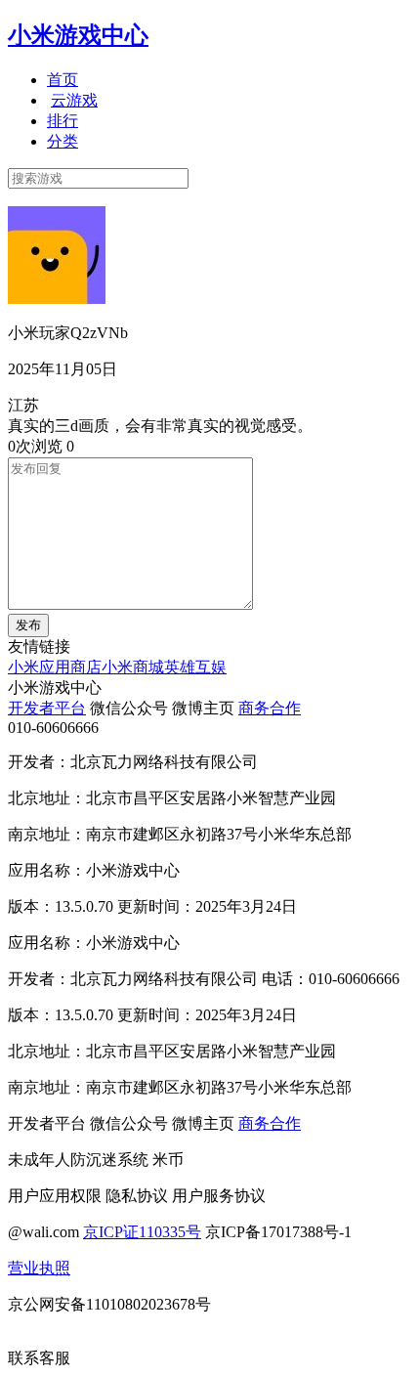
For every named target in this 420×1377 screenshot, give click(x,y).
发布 (28, 625)
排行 (62, 120)
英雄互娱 (195, 667)
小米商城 (133, 667)
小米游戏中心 (78, 35)
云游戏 (74, 100)
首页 (62, 79)
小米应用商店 (55, 667)
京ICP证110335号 (142, 1232)
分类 (62, 141)
